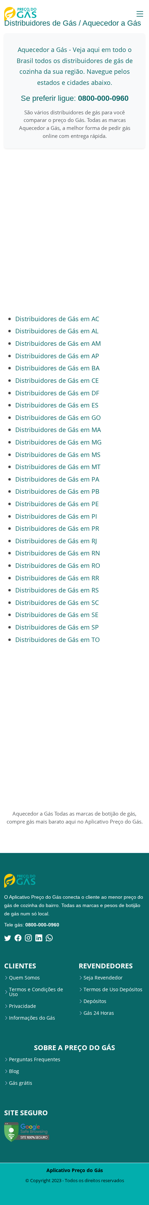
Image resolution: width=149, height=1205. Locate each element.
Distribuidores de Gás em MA (58, 429)
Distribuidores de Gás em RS (57, 590)
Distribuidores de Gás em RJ (56, 540)
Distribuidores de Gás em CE (57, 380)
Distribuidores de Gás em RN (57, 552)
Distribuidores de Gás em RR (57, 577)
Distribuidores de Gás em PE (57, 503)
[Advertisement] (74, 231)
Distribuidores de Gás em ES (56, 405)
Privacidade (22, 1006)
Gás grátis (20, 1083)
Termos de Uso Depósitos (113, 989)
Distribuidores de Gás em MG (58, 442)
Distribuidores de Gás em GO (58, 417)
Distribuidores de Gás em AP (57, 355)
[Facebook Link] (18, 937)
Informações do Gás (32, 1017)
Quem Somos (24, 977)
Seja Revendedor (103, 977)
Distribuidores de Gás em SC (57, 602)
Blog (14, 1071)
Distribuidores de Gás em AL (56, 330)
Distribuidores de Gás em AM (58, 343)
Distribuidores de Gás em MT (57, 466)
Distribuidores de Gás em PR (57, 528)
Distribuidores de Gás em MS (57, 454)
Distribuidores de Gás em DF (57, 392)
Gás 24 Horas (99, 1013)
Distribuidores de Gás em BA (57, 367)
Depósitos (95, 1001)
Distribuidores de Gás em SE (56, 614)
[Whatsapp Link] (49, 937)
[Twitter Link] (7, 937)
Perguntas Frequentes (34, 1059)
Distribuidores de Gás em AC (57, 318)
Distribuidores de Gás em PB (57, 491)
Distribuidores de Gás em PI (56, 516)
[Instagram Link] (28, 937)
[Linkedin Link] (38, 937)
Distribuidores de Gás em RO (57, 565)
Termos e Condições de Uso (36, 992)
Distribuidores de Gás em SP (57, 627)
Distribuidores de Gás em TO (57, 639)
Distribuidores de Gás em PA (57, 479)
